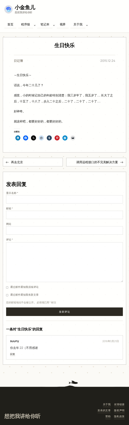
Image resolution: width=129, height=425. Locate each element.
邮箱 (9, 208)
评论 (9, 239)
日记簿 (18, 61)
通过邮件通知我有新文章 (24, 294)
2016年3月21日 (110, 341)
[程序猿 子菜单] (35, 25)
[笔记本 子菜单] (54, 25)
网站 (8, 224)
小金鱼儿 (25, 7)
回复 (12, 354)
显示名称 (12, 193)
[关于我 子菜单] (87, 25)
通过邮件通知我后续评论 (24, 287)
